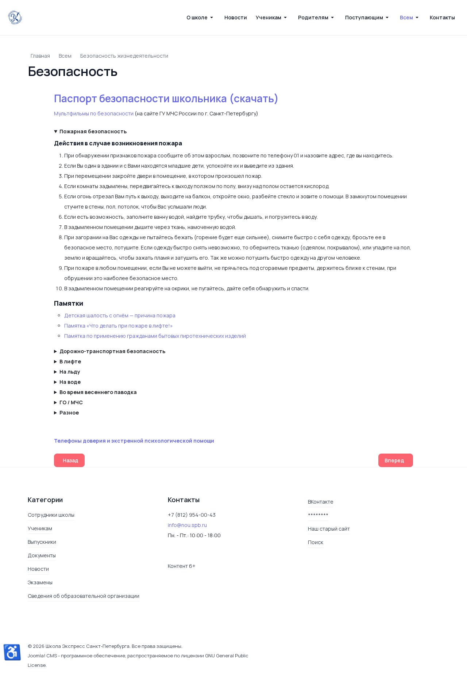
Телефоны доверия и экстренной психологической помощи (134, 440)
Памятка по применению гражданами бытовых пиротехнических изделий (155, 335)
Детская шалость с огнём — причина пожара (119, 315)
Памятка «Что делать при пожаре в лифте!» (118, 325)
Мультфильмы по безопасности (94, 113)
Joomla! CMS (42, 655)
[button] (201, 17)
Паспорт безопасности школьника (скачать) (166, 98)
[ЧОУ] (15, 17)
